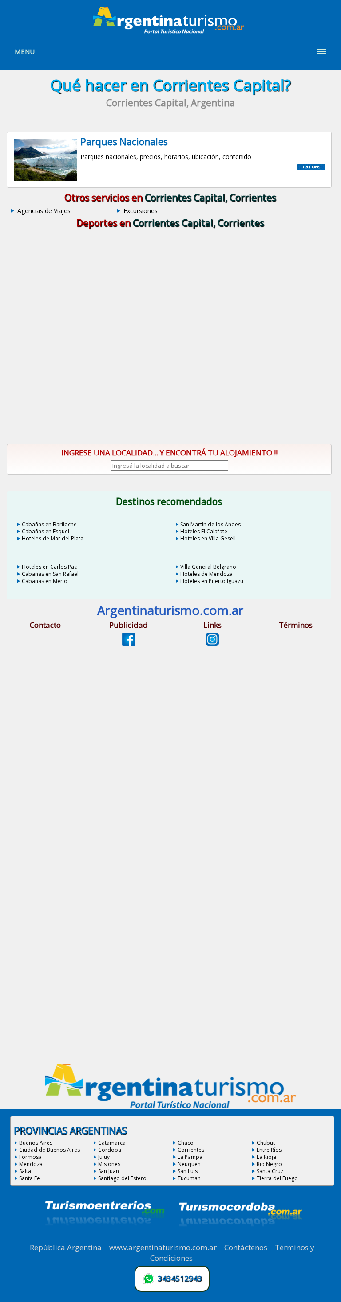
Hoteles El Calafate (203, 531)
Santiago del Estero (122, 1178)
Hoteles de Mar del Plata (52, 538)
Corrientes (191, 1150)
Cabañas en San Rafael (50, 574)
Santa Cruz (270, 1171)
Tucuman (189, 1178)
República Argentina (66, 1247)
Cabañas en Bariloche (49, 524)
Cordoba (109, 1150)
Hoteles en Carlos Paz (49, 567)
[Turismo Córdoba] (239, 1237)
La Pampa (190, 1157)
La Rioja (266, 1157)
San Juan (108, 1171)
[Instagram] (212, 643)
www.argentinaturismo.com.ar (163, 1247)
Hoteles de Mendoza (206, 574)
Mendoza (31, 1164)
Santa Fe (29, 1178)
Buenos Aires (35, 1143)
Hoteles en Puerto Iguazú (211, 581)
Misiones (109, 1164)
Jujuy (104, 1157)
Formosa (30, 1157)
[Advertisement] (171, 362)
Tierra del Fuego (277, 1178)
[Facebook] (128, 643)
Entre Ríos (269, 1150)
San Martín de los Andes (210, 524)
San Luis (188, 1171)
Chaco (186, 1143)
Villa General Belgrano (208, 567)
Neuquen (189, 1164)
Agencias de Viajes (44, 210)
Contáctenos (245, 1247)
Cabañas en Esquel (45, 531)
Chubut (266, 1143)
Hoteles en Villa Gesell (208, 538)
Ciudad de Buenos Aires (49, 1150)
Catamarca (112, 1143)
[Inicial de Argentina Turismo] (170, 31)
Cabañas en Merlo (44, 581)
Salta (25, 1171)
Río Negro (269, 1164)
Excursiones (140, 210)
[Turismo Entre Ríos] (104, 1237)
